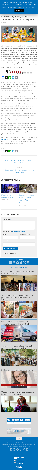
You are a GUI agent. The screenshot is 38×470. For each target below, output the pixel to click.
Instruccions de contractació (23, 445)
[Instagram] (14, 262)
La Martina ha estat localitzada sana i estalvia (17, 370)
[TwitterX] (24, 262)
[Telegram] (17, 262)
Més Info (21, 7)
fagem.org (4, 139)
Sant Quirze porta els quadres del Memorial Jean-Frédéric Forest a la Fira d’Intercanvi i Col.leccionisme (17, 297)
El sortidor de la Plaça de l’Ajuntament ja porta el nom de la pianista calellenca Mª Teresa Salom (26, 199)
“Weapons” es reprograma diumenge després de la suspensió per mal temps (18, 393)
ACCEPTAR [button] (19, 10)
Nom (5, 234)
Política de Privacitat (8, 445)
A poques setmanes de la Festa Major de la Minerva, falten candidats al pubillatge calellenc (18, 347)
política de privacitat (19, 231)
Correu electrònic (25, 234)
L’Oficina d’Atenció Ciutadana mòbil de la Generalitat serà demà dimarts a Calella (15, 323)
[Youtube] (28, 262)
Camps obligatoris (9, 253)
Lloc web (5, 241)
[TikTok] (21, 262)
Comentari (7, 219)
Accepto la (15, 231)
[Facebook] (10, 262)
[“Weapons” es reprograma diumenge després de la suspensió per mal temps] (19, 404)
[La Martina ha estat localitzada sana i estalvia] (19, 379)
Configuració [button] (30, 7)
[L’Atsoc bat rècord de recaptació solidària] (10, 188)
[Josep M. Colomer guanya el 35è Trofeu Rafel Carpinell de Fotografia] (19, 283)
